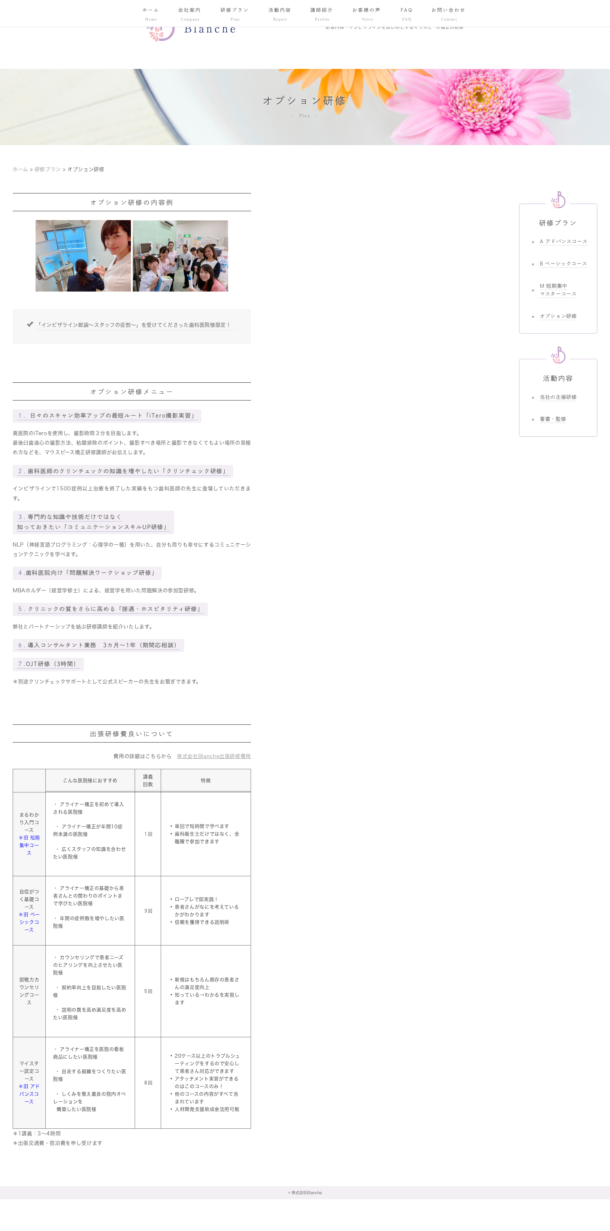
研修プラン (48, 169)
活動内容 (558, 378)
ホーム (21, 169)
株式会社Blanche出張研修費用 (214, 756)
